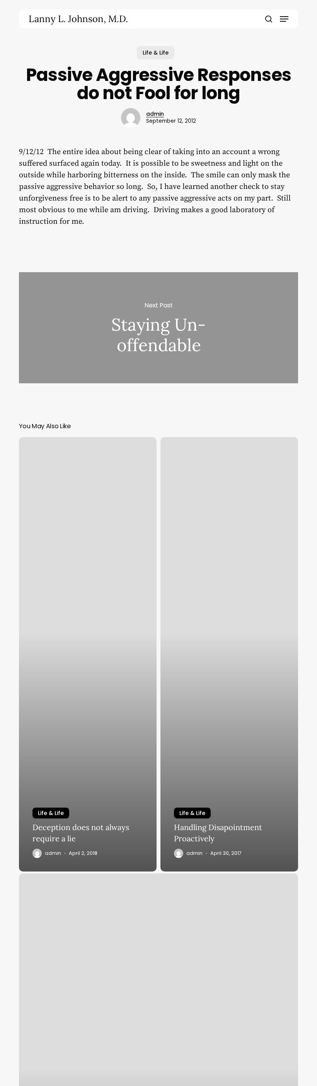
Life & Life (156, 53)
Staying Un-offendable (158, 327)
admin (155, 114)
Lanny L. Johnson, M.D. (78, 19)
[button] (284, 19)
